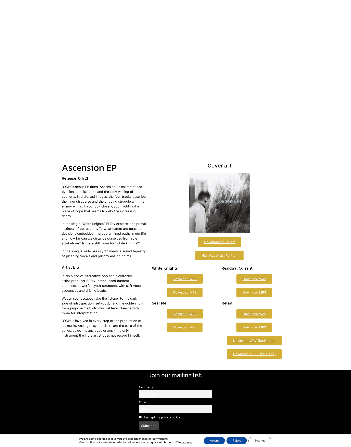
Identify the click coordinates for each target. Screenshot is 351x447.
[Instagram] (146, 95)
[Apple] (169, 95)
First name (146, 387)
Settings (260, 441)
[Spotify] (157, 95)
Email (142, 402)
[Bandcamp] (180, 95)
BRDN (174, 70)
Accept (214, 441)
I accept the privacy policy (161, 417)
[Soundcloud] (191, 95)
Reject (237, 441)
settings (187, 442)
